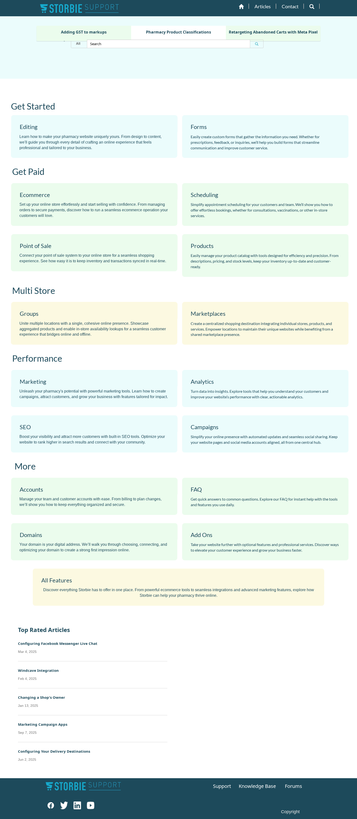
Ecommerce (35, 194)
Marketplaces (208, 313)
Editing (28, 127)
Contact (290, 6)
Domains (31, 534)
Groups (29, 313)
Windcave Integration (38, 674)
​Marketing (33, 381)
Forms (199, 127)
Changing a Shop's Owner (41, 701)
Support (221, 786)
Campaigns (204, 426)
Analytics (202, 381)
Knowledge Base (256, 786)
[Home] (241, 6)
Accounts (31, 489)
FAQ (196, 489)
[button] (312, 6)
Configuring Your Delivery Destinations (54, 755)
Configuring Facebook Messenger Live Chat (57, 647)
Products (202, 245)
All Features (56, 580)
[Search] (257, 44)
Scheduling (204, 194)
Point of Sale (35, 245)
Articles (263, 6)
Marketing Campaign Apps (42, 728)
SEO (25, 426)
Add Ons (201, 534)
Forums (293, 786)
